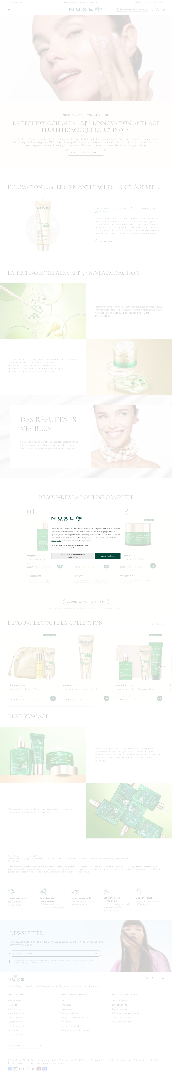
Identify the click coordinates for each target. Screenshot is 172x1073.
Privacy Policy (56, 541)
